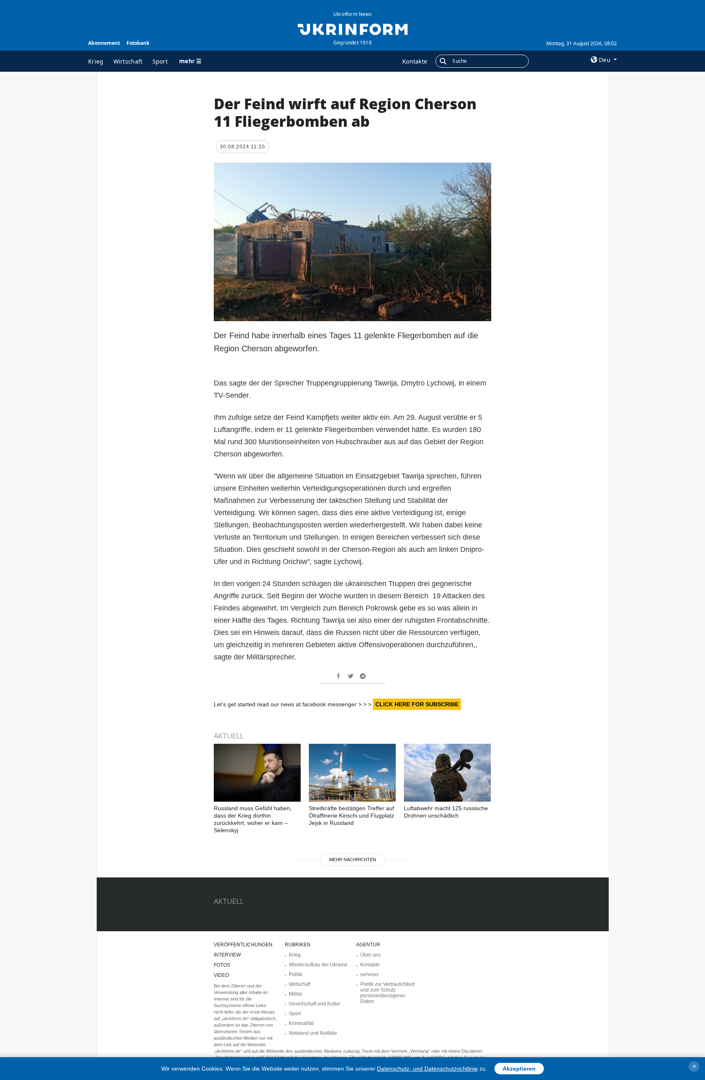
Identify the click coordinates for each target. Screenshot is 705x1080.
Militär (295, 994)
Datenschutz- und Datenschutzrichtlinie (427, 1068)
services (369, 974)
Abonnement (104, 43)
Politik (295, 974)
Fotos (222, 965)
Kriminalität (301, 1023)
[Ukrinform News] (352, 28)
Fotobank (137, 43)
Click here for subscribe (417, 704)
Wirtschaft (128, 61)
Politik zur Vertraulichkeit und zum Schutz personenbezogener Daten (387, 992)
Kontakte (414, 61)
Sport (160, 61)
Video (221, 975)
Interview (227, 955)
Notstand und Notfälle (313, 1033)
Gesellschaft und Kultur (314, 1004)
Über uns (370, 955)
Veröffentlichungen (243, 945)
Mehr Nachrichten (352, 859)
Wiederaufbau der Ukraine (318, 965)
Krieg (96, 61)
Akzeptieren (519, 1068)
